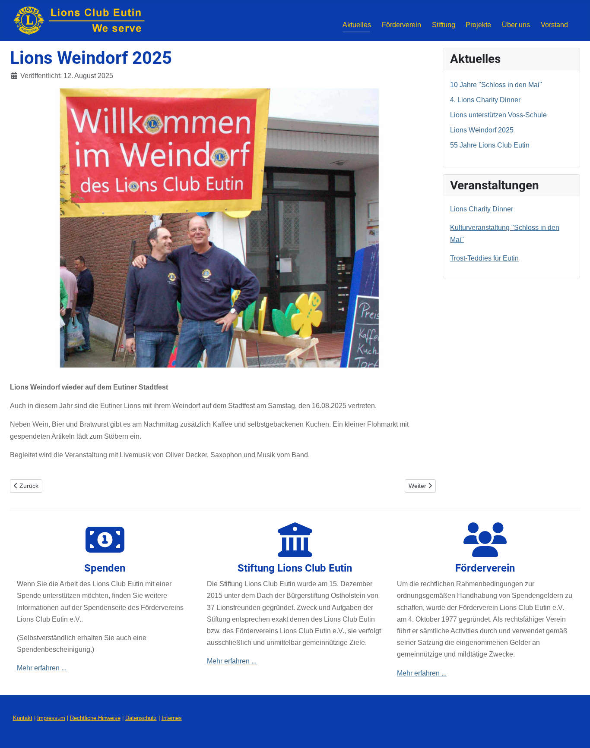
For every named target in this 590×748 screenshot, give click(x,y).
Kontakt (22, 718)
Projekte (478, 24)
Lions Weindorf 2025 (482, 130)
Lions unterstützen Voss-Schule (498, 115)
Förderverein (401, 24)
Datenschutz (141, 718)
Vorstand (554, 24)
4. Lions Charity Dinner (485, 100)
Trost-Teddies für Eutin (484, 258)
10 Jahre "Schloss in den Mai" (496, 84)
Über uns (516, 24)
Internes (172, 718)
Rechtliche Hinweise (95, 718)
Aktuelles (357, 24)
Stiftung (443, 24)
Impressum (51, 718)
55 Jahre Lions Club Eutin (490, 145)
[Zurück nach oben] (575, 731)
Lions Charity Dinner (481, 209)
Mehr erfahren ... (42, 668)
